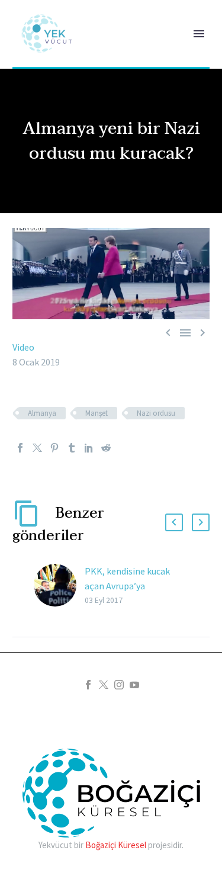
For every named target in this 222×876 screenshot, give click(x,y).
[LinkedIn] (89, 448)
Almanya (42, 413)
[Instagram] (119, 684)
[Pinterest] (54, 448)
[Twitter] (37, 448)
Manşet (96, 413)
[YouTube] (134, 684)
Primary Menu (199, 34)
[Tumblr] (71, 448)
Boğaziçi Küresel (115, 845)
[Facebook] (20, 448)
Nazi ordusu (156, 413)
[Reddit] (106, 448)
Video (23, 347)
